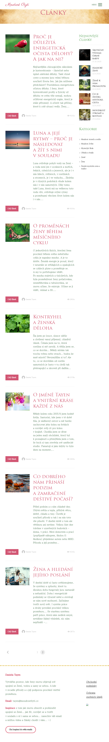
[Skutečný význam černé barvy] (84, 55)
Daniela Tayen (31, 116)
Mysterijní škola (87, 148)
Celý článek (12, 115)
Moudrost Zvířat (87, 143)
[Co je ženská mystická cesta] (84, 99)
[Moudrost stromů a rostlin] (84, 114)
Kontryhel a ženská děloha (47, 323)
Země (83, 157)
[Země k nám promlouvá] (84, 85)
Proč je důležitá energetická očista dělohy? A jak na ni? (53, 48)
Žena (83, 161)
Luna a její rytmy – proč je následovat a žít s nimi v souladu (53, 144)
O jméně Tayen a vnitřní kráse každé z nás (53, 401)
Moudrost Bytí (17, 5)
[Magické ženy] (84, 71)
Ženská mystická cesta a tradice (90, 167)
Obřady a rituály (87, 152)
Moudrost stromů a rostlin (98, 113)
